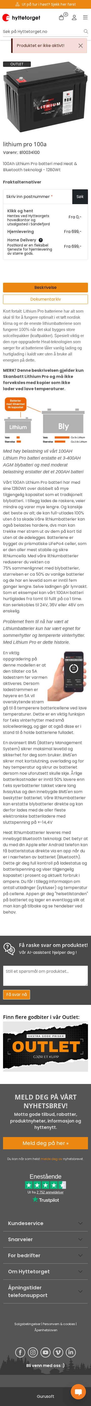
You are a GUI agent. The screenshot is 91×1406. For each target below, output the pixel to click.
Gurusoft (45, 1396)
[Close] (81, 46)
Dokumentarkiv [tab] (45, 299)
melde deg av (51, 1159)
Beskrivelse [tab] (45, 287)
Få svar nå (16, 994)
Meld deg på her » (45, 1143)
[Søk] (86, 32)
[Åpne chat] (78, 1391)
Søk (80, 197)
